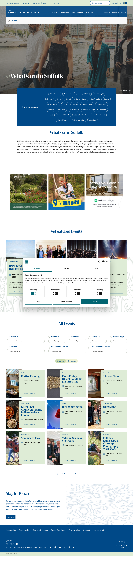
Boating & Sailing (84, 94)
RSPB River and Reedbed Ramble (19, 267)
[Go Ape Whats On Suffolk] (66, 192)
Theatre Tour (111, 376)
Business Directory (40, 530)
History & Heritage (88, 110)
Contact (86, 530)
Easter (106, 99)
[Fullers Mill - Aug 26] (28, 192)
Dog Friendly (95, 99)
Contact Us (106, 12)
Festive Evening (30, 376)
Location (13, 346)
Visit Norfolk (25, 3)
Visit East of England (12, 3)
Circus (59, 99)
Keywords (13, 336)
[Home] (9, 21)
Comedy (69, 99)
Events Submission (58, 530)
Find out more (18, 292)
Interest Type (118, 336)
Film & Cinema (87, 104)
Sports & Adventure (81, 115)
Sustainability (24, 530)
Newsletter (116, 12)
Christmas (48, 99)
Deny (38, 301)
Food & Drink (101, 104)
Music (51, 115)
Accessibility (11, 530)
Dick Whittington (72, 406)
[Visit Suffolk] (12, 11)
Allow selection (66, 301)
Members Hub (98, 530)
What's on (89, 12)
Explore (54, 12)
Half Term (61, 110)
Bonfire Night (99, 94)
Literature (102, 110)
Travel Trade (55, 3)
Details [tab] (66, 268)
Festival (75, 104)
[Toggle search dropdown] (125, 12)
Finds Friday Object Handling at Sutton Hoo (71, 379)
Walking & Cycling (78, 120)
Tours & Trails (62, 120)
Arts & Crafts (68, 94)
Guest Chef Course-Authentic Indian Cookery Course (31, 411)
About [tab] (96, 268)
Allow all (94, 301)
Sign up (9, 517)
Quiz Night (109, 406)
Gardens (51, 110)
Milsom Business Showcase (72, 439)
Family (65, 104)
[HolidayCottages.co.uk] (104, 192)
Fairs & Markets (52, 104)
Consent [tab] (37, 269)
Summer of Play (30, 438)
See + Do (80, 12)
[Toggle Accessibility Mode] (125, 3)
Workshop (92, 120)
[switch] (55, 293)
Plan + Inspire (64, 12)
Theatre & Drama (99, 115)
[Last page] (75, 473)
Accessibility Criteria (59, 346)
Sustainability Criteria (101, 346)
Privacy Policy (74, 530)
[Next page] (72, 473)
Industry (45, 3)
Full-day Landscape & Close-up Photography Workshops (111, 443)
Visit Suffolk (36, 3)
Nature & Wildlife (63, 115)
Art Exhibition (55, 94)
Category (96, 336)
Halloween (73, 110)
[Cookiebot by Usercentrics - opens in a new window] (99, 261)
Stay (73, 12)
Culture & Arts (81, 99)
